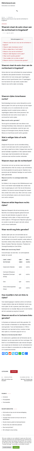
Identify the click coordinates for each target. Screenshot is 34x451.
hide (22, 39)
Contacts (5, 397)
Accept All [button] (16, 447)
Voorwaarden (6, 402)
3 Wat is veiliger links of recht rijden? (13, 49)
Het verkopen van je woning (10, 430)
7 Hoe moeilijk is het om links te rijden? (13, 58)
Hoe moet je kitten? (8, 427)
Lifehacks (4, 23)
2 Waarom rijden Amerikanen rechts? (13, 47)
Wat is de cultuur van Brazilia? (7, 379)
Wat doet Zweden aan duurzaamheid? (26, 379)
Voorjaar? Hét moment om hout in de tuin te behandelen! (14, 418)
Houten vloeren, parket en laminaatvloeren (14, 422)
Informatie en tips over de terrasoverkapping (14, 412)
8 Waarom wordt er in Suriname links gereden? (15, 60)
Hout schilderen (7, 415)
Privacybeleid (6, 399)
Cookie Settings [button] (7, 447)
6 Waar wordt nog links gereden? (11, 56)
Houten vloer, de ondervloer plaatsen (12, 424)
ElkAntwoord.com (8, 3)
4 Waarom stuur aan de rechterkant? (13, 51)
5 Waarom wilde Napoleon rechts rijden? (14, 53)
